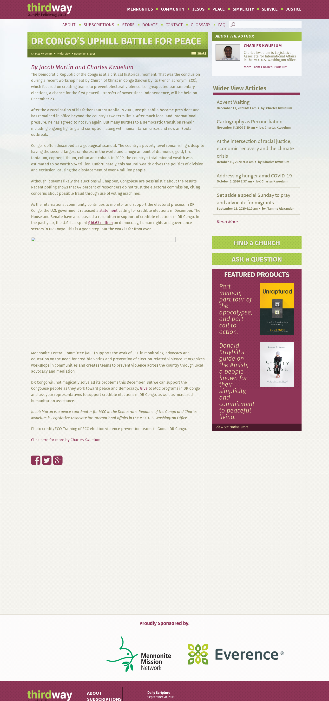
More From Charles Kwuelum (266, 67)
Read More (227, 222)
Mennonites (140, 9)
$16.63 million (100, 222)
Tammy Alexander (280, 208)
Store (128, 25)
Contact (174, 25)
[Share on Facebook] (33, 450)
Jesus (198, 9)
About (69, 25)
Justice (294, 9)
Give (144, 388)
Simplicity (243, 9)
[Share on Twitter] (44, 450)
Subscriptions (99, 25)
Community (172, 9)
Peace (218, 9)
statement (108, 210)
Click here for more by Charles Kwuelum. (66, 440)
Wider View (64, 54)
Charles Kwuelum (42, 54)
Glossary (200, 25)
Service (270, 9)
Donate (150, 25)
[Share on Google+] (55, 450)
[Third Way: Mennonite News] (49, 10)
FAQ (221, 25)
